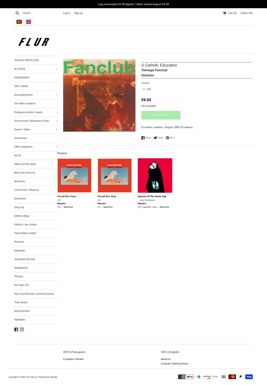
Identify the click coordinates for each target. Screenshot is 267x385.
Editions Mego (22, 216)
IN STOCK (35, 69)
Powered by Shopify (47, 377)
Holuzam (19, 241)
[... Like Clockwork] (155, 175)
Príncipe (18, 276)
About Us (166, 359)
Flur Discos (31, 377)
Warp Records (22, 311)
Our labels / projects (24, 103)
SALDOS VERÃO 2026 (26, 60)
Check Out (247, 13)
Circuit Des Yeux (66, 196)
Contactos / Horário (73, 359)
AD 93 (17, 155)
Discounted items (35, 95)
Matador (147, 75)
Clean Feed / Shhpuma (26, 190)
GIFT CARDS (21, 86)
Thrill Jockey (21, 302)
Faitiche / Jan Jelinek (25, 224)
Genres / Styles (35, 129)
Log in (66, 13)
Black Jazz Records (24, 172)
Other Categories (35, 146)
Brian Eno (19, 181)
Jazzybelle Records (24, 259)
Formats (145, 83)
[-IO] (74, 175)
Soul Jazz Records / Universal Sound (34, 293)
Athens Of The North (25, 164)
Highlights (19, 319)
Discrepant (20, 198)
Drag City (19, 207)
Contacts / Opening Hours (174, 363)
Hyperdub (19, 250)
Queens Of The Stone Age (152, 196)
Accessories (20, 138)
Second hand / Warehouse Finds (35, 121)
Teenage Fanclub (154, 70)
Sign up (78, 13)
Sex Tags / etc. (22, 285)
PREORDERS (21, 77)
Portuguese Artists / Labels (35, 112)
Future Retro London (25, 233)
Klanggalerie (21, 267)
